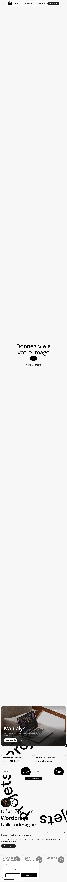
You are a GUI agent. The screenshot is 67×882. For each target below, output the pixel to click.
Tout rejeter (13, 875)
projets (17, 3)
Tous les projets (33, 778)
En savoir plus (8, 846)
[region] (21, 870)
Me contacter (53, 3)
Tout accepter (29, 875)
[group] (17, 765)
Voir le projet (10, 740)
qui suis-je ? (28, 3)
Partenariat (41, 3)
